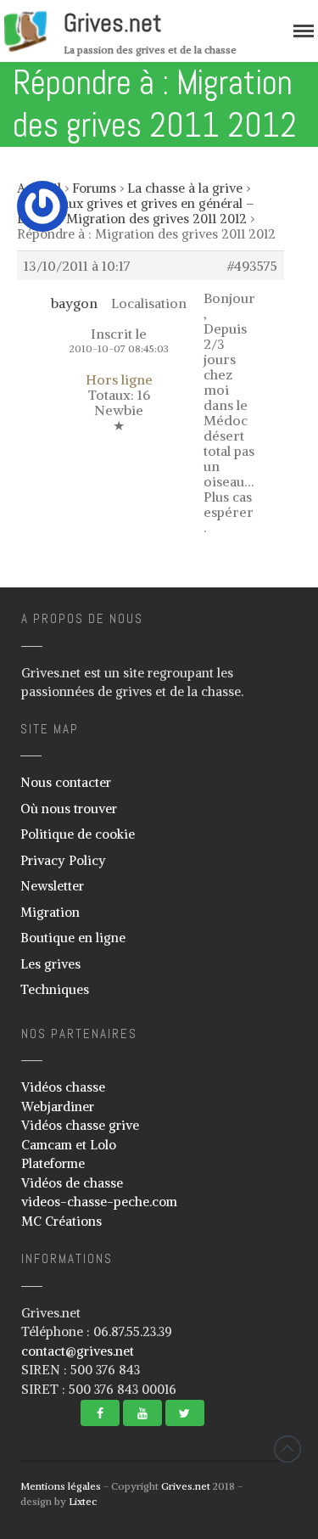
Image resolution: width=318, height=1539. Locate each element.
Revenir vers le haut (287, 1449)
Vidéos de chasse (72, 1183)
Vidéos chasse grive (80, 1125)
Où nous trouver (68, 808)
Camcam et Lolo (68, 1145)
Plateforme (53, 1163)
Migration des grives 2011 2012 (156, 219)
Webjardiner (57, 1106)
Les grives (50, 964)
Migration (50, 912)
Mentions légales (60, 1486)
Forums (94, 188)
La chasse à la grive (185, 188)
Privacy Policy (63, 860)
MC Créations (61, 1221)
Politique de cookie (77, 834)
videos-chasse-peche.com (99, 1202)
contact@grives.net (77, 1351)
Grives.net (113, 23)
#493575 (252, 265)
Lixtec (83, 1501)
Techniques (54, 989)
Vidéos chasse (63, 1087)
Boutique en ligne (73, 938)
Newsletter (52, 886)
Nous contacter (65, 782)
